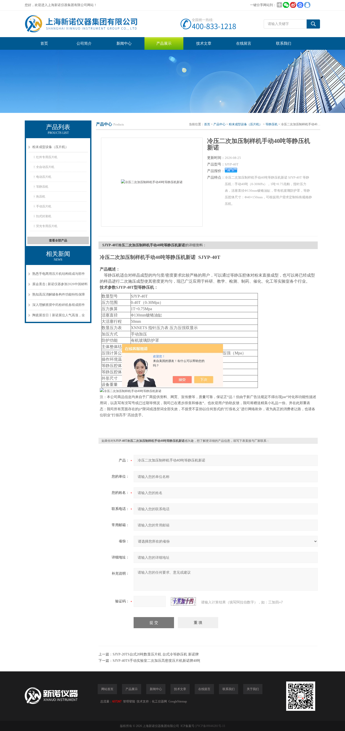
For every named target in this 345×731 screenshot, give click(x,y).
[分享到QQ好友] (307, 5)
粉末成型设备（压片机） (50, 147)
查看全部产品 (58, 240)
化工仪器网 (159, 701)
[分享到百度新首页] (300, 5)
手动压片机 (43, 206)
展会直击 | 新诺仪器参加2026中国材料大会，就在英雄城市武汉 (60, 285)
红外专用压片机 (46, 157)
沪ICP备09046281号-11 (210, 726)
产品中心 (219, 124)
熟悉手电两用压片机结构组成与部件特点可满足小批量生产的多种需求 (58, 275)
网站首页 (107, 689)
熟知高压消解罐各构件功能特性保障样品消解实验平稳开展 (58, 296)
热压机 (40, 196)
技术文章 (203, 43)
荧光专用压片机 (46, 226)
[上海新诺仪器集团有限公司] (132, 24)
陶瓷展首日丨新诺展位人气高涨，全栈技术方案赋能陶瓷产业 (58, 317)
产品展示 (163, 43)
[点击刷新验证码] (183, 601)
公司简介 (84, 43)
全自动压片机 (45, 167)
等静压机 (42, 186)
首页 (44, 43)
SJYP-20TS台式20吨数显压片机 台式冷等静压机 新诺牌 (156, 654)
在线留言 (243, 43)
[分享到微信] (285, 5)
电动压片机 (43, 177)
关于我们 (253, 689)
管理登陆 (129, 701)
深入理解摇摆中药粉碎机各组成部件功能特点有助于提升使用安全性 (58, 306)
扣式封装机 (43, 216)
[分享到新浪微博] (293, 5)
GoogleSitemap (177, 701)
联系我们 (283, 43)
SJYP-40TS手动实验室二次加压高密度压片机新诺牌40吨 (156, 661)
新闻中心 (124, 43)
